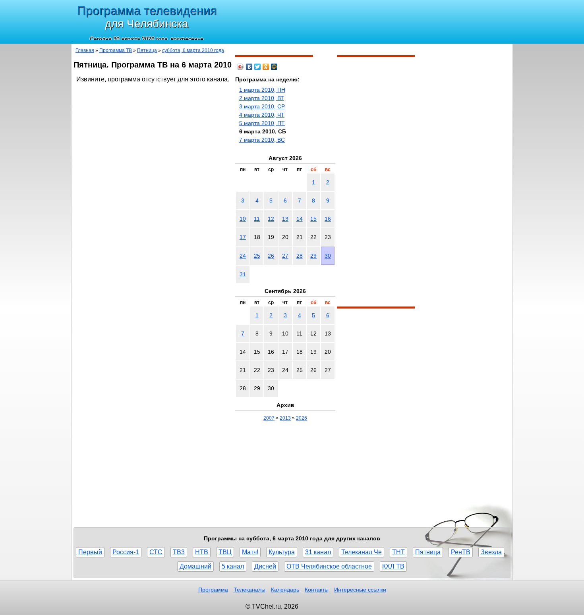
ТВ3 (179, 552)
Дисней (265, 566)
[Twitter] (257, 67)
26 (271, 256)
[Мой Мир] (274, 67)
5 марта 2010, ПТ (262, 123)
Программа (213, 589)
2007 (269, 418)
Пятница (147, 50)
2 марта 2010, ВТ (261, 98)
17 (243, 237)
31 (243, 274)
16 (328, 219)
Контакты (317, 589)
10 (243, 219)
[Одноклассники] (266, 67)
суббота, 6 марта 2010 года (193, 50)
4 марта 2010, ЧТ (261, 115)
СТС (155, 552)
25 (257, 256)
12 (271, 219)
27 (285, 256)
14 (299, 219)
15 (313, 219)
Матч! (250, 552)
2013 (285, 418)
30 (328, 256)
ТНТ (398, 552)
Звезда (491, 552)
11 (257, 219)
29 (313, 256)
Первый (90, 552)
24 (243, 256)
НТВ (201, 552)
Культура (282, 552)
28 (299, 256)
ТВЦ (225, 552)
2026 (301, 418)
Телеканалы (249, 589)
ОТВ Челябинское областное (329, 566)
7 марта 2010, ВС (262, 140)
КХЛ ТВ (393, 566)
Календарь (285, 589)
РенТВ (460, 552)
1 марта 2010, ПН (262, 90)
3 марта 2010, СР (262, 106)
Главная (84, 50)
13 (285, 219)
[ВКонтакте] (249, 67)
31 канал (318, 552)
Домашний (195, 566)
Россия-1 (125, 552)
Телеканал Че (361, 552)
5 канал (233, 566)
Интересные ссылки (360, 589)
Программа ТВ (115, 50)
